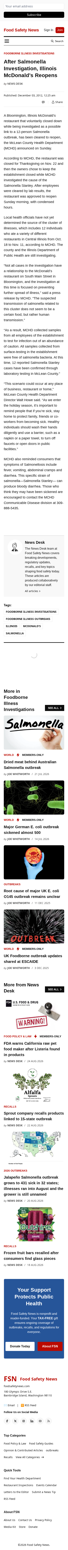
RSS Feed (9, 1499)
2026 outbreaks (15, 1170)
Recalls (10, 1106)
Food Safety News (38, 1545)
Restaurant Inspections (18, 1485)
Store (22, 1527)
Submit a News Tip (44, 1492)
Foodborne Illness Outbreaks (28, 619)
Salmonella (15, 633)
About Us (9, 1520)
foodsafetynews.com (17, 1386)
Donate (33, 1527)
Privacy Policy (43, 1520)
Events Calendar (46, 1485)
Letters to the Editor (16, 1492)
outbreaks (12, 884)
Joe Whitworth (18, 774)
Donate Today (20, 1346)
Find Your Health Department (22, 1478)
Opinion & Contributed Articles (23, 1450)
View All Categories (28, 1457)
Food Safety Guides (41, 1443)
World (9, 754)
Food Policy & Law (17, 1036)
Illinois (11, 626)
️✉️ (9, 1405)
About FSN (50, 1346)
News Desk (15, 83)
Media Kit (10, 1527)
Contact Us (25, 1520)
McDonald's (32, 626)
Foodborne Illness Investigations (29, 53)
